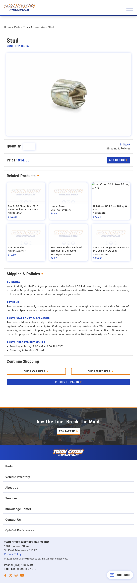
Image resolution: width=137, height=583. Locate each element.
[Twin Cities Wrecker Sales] (19, 7)
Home (7, 27)
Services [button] (11, 498)
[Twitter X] (10, 575)
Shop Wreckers (99, 371)
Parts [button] (9, 466)
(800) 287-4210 (26, 569)
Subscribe (123, 575)
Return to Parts (67, 382)
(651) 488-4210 (23, 565)
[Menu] (129, 9)
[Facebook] (5, 575)
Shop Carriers (35, 371)
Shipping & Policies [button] (118, 148)
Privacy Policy (13, 554)
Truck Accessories (34, 27)
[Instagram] (16, 575)
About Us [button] (11, 487)
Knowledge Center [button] (18, 509)
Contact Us (67, 431)
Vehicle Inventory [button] (17, 477)
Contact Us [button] (13, 519)
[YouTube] (22, 575)
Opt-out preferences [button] (19, 530)
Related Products (21, 175)
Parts (17, 27)
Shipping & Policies (23, 274)
